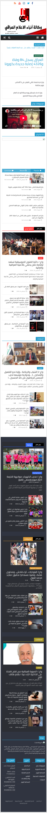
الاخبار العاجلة (26, 772)
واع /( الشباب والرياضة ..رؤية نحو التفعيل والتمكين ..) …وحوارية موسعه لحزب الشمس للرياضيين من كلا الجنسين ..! (23, 375)
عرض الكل (39, 228)
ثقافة (40, 258)
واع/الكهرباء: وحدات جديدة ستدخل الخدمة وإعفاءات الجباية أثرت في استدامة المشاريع (24, 196)
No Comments (8, 180)
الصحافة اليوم (40, 772)
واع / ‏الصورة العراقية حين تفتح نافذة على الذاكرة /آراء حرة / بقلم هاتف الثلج (24, 674)
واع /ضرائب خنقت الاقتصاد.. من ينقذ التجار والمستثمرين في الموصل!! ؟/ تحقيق (16, 597)
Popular (36, 170)
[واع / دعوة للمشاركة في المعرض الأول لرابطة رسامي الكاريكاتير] (37, 311)
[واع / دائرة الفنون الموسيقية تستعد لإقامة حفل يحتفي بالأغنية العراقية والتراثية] (23, 233)
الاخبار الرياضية (37, 473)
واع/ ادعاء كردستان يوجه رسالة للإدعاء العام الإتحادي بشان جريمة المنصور (27, 94)
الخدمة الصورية (40, 769)
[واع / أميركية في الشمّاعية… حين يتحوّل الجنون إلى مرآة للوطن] (37, 322)
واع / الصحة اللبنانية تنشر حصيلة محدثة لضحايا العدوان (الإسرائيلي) (17, 176)
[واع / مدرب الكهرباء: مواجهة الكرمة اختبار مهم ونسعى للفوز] (23, 449)
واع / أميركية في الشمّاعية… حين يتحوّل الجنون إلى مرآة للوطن (16, 324)
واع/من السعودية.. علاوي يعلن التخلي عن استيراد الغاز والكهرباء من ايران (26, 216)
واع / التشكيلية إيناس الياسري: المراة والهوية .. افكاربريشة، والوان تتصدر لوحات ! (17, 410)
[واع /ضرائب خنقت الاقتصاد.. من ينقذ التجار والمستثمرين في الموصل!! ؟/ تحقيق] (35, 594)
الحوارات (40, 368)
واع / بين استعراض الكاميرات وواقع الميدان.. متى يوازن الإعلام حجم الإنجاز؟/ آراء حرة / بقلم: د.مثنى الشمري (16, 721)
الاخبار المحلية (38, 55)
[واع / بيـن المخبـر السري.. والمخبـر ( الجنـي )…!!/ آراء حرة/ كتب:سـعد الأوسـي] (35, 705)
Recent (22, 170)
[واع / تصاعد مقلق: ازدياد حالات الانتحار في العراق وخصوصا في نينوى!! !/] (35, 620)
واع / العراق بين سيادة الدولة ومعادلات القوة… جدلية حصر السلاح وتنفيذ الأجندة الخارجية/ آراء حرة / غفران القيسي (16, 696)
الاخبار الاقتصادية (29, 801)
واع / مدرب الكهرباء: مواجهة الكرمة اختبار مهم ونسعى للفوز (24, 478)
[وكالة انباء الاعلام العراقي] (42, 37)
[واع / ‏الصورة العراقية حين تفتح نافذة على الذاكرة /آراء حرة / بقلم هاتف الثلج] (23, 644)
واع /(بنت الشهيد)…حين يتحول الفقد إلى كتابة (16, 287)
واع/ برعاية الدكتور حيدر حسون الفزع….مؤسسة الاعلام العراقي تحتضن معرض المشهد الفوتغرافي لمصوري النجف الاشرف (17, 301)
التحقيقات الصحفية (36, 568)
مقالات (39, 668)
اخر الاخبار (27, 765)
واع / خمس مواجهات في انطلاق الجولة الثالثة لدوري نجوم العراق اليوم (17, 511)
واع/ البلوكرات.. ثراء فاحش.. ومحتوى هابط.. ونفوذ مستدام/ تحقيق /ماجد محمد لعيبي (24, 575)
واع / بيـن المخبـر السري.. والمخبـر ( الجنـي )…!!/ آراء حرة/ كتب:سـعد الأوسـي (16, 708)
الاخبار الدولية (26, 769)
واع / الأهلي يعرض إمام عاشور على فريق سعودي (16, 522)
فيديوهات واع (40, 765)
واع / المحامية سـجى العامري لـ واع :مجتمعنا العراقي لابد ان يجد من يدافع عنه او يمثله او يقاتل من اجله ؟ (17, 422)
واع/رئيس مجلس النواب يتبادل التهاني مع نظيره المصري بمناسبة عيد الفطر (26, 206)
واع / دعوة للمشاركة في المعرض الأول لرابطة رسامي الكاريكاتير (16, 313)
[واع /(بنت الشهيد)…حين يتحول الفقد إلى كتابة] (37, 285)
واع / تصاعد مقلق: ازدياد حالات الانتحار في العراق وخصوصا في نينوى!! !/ (17, 623)
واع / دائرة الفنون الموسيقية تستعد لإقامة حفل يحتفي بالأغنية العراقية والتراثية (25, 265)
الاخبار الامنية (18, 801)
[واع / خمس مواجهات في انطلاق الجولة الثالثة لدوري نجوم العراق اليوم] (35, 508)
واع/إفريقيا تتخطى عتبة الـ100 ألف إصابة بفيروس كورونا (25, 187)
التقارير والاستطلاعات (25, 777)
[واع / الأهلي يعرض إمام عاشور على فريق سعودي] (35, 519)
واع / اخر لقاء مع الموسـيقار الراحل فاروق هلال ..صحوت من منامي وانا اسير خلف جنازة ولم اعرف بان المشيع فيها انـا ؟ (17, 397)
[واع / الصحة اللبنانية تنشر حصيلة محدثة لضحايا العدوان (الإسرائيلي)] (37, 173)
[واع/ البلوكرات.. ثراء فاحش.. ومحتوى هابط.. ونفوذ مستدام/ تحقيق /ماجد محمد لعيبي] (23, 543)
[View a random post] (4, 37)
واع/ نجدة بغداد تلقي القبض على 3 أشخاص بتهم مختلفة (29, 84)
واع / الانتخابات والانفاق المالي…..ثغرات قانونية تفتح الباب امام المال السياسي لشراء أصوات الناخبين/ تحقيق (17, 610)
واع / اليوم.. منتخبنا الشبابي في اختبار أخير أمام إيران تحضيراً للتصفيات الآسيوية (16, 499)
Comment (7, 170)
